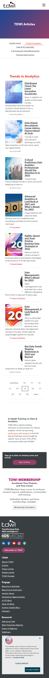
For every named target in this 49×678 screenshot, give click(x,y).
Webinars (6, 632)
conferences (13, 433)
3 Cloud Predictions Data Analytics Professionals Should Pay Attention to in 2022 (33, 167)
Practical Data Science (25, 55)
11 (32, 383)
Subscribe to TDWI (13, 550)
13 (10, 388)
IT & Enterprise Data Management (25, 51)
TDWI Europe (8, 576)
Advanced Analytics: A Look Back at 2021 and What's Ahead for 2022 (32, 203)
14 (17, 388)
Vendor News (8, 593)
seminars (26, 433)
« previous (14, 383)
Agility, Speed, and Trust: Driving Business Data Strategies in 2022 (32, 242)
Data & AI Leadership (25, 47)
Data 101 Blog (8, 604)
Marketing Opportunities (13, 597)
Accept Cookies (32, 669)
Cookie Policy (18, 657)
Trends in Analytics (33, 43)
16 (33, 388)
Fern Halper (16, 227)
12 (39, 383)
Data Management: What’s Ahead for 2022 (32, 276)
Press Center (8, 569)
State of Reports (9, 629)
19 (20, 394)
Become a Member (11, 586)
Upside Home (15, 43)
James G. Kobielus (18, 298)
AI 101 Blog (7, 601)
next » (36, 394)
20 (27, 394)
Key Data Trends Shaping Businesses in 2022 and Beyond (33, 351)
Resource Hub (8, 621)
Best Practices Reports (12, 625)
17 (40, 388)
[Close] (39, 638)
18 (12, 394)
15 (25, 388)
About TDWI (7, 562)
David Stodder (17, 264)
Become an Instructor (12, 590)
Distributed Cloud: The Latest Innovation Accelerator (31, 88)
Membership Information (24, 507)
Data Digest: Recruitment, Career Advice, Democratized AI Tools (32, 128)
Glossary (6, 611)
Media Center (8, 572)
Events (5, 565)
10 (24, 383)
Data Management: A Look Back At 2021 (33, 310)
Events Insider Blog (11, 608)
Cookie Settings (21, 663)
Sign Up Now (24, 462)
